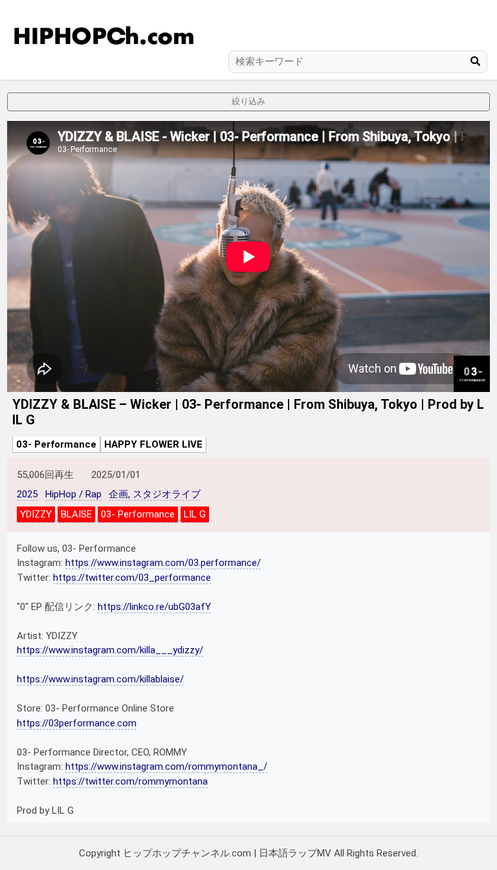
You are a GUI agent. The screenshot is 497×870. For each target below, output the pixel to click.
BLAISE (76, 514)
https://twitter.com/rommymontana (130, 781)
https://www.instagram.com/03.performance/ (163, 563)
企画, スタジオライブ (155, 494)
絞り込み (248, 101)
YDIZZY (36, 514)
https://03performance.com (77, 723)
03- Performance (56, 444)
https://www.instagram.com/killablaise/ (100, 679)
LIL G (195, 514)
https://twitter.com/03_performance (132, 577)
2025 (27, 494)
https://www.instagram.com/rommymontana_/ (166, 766)
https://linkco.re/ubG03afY (154, 607)
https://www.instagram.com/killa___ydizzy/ (110, 650)
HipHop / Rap (73, 494)
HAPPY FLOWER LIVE (153, 444)
